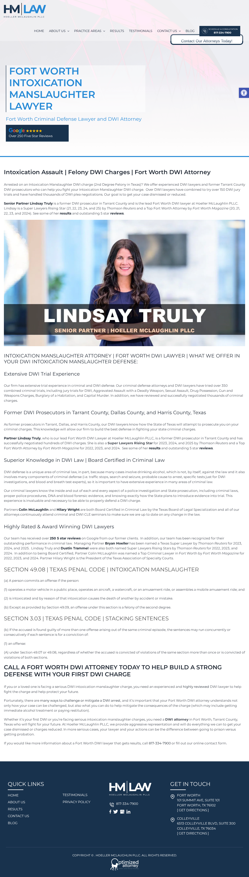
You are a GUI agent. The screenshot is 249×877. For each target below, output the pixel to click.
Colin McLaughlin (34, 510)
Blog (13, 823)
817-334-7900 (160, 743)
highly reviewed (196, 687)
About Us (16, 802)
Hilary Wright (68, 510)
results (65, 213)
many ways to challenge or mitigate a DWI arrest (80, 700)
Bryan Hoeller (117, 543)
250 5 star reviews (65, 538)
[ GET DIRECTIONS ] (193, 810)
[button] (244, 93)
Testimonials (75, 795)
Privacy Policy (76, 802)
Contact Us (18, 816)
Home (13, 795)
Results (15, 809)
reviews (117, 213)
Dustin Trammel (75, 548)
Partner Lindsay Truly (22, 438)
